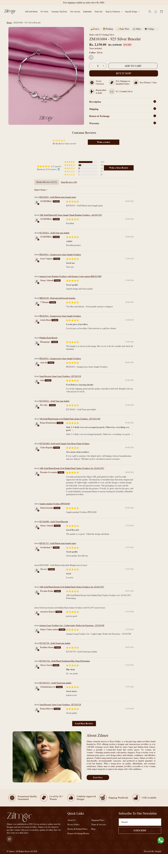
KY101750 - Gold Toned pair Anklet (55, 643)
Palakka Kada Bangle (48, 337)
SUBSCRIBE (139, 830)
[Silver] (91, 57)
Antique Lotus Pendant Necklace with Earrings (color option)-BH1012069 (70, 276)
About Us (71, 820)
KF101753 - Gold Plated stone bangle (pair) (58, 543)
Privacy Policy (73, 824)
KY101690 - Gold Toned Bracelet (54, 521)
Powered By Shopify (152, 851)
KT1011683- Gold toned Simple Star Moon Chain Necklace (65, 443)
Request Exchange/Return (78, 833)
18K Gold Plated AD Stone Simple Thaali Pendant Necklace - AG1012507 (71, 215)
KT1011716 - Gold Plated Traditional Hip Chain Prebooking (65, 661)
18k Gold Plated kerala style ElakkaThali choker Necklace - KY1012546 (70, 418)
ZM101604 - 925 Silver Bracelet (27, 22)
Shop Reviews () (69, 182)
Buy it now (123, 73)
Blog (93, 829)
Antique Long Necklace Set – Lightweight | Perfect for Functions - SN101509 (71, 625)
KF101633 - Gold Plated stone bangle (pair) (58, 197)
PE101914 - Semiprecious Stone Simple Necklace (60, 254)
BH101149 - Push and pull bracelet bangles (57, 298)
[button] (113, 11)
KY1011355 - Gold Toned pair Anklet (55, 682)
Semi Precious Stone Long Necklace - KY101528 (60, 376)
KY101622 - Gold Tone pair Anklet (54, 232)
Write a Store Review (118, 168)
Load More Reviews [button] (84, 723)
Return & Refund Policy (77, 829)
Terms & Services (98, 824)
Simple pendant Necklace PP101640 (55, 503)
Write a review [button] (103, 142)
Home (9, 22)
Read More (98, 777)
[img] (49, 166)
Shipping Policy (97, 820)
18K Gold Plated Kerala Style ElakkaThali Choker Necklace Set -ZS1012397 (72, 468)
